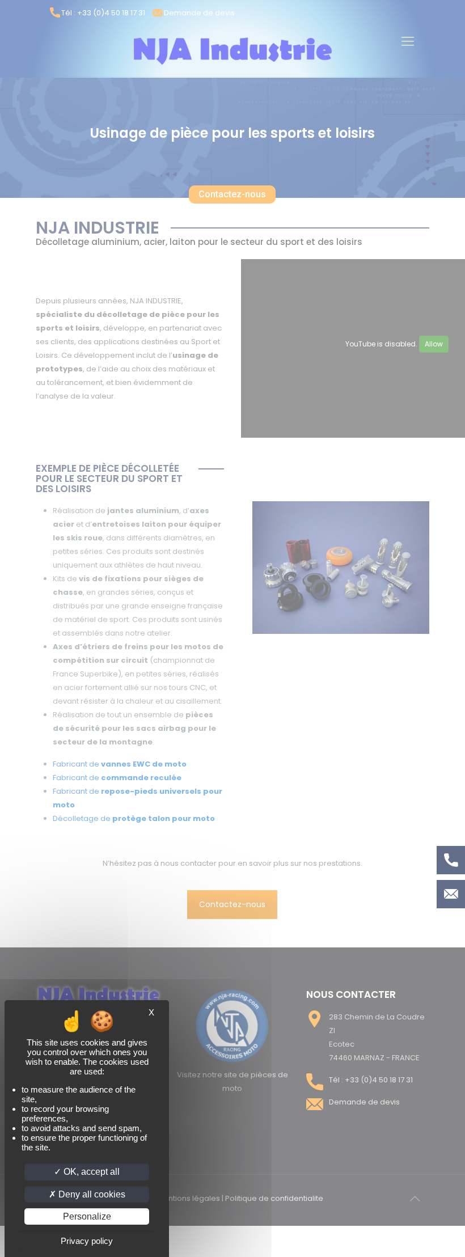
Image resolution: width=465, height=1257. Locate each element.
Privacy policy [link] (87, 1241)
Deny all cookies (90, 1194)
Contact (451, 894)
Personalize (87, 1216)
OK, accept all (90, 1171)
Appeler (451, 860)
